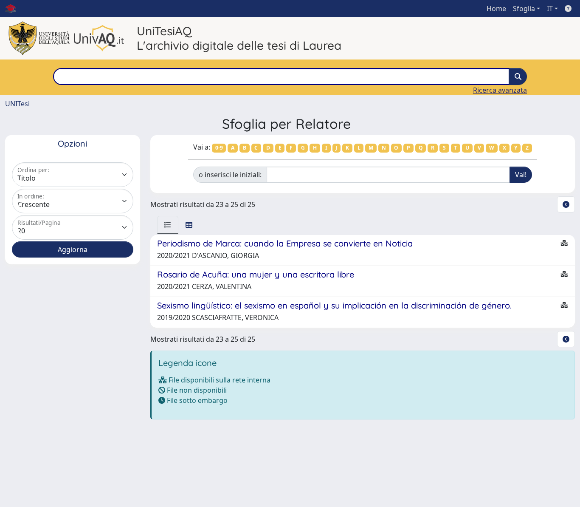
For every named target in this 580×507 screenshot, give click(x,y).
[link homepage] (14, 8)
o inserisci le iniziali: (230, 174)
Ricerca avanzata (500, 90)
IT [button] (550, 8)
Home (496, 8)
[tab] (167, 225)
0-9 (219, 147)
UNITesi (17, 103)
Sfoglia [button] (524, 8)
